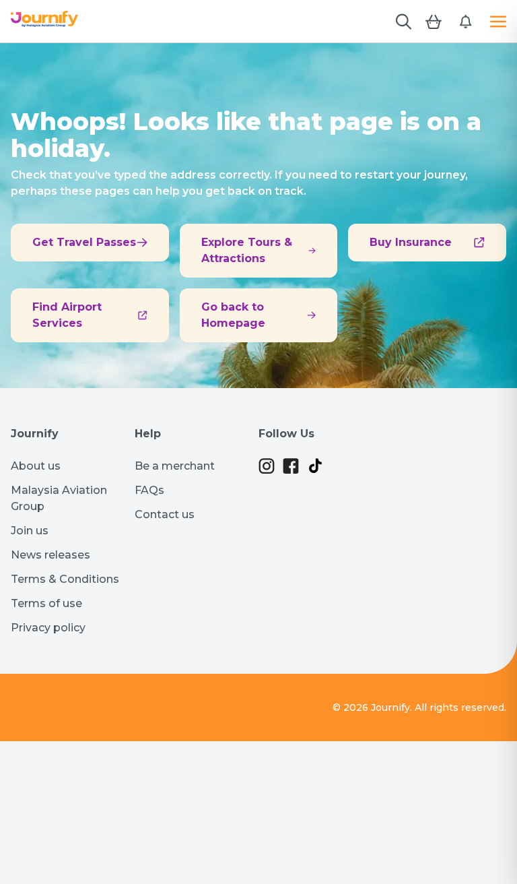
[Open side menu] (498, 21)
